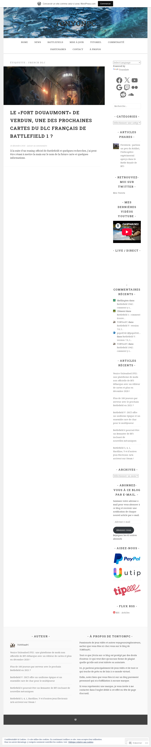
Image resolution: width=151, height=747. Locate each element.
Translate (124, 69)
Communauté (116, 42)
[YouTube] (134, 80)
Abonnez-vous (123, 530)
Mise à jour (77, 42)
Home (24, 42)
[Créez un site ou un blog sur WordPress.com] (75, 720)
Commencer (105, 4)
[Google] (119, 87)
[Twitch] (127, 87)
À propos (95, 49)
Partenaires (58, 49)
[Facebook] (119, 80)
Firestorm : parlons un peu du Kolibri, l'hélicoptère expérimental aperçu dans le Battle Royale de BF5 (130, 155)
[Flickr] (134, 87)
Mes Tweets (119, 192)
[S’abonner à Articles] (114, 612)
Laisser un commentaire (37, 146)
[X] (127, 80)
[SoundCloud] (130, 94)
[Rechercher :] (127, 106)
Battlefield (55, 42)
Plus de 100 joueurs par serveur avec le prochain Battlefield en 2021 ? (126, 402)
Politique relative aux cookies (80, 742)
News (37, 42)
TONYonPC (75, 23)
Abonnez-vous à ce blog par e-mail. (126, 489)
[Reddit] (123, 94)
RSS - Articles (122, 612)
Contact (78, 49)
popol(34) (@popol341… (129, 333)
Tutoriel (95, 42)
